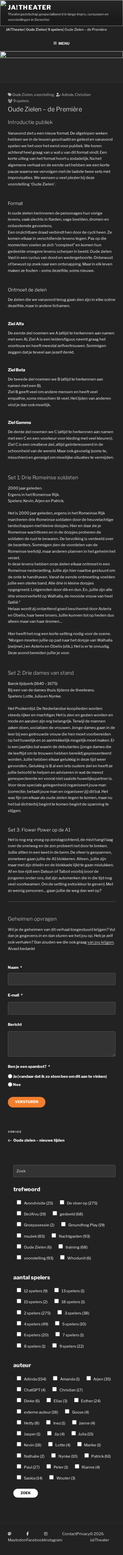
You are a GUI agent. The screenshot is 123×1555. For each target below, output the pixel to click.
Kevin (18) (32, 1445)
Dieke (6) (31, 1401)
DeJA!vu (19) (34, 1214)
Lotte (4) (62, 1445)
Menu (64, 43)
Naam (13, 967)
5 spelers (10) (74, 1324)
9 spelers (21, 101)
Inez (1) (59, 1423)
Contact (69, 1533)
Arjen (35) (102, 1379)
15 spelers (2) (35, 1301)
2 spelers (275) (37, 1313)
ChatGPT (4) (34, 1390)
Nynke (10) (68, 1456)
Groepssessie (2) (38, 1225)
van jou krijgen (100, 942)
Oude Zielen (22, 95)
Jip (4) (59, 1434)
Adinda (67, 95)
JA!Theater (30, 7)
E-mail (13, 995)
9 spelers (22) (71, 1346)
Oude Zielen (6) (37, 1247)
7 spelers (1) (73, 1335)
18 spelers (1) (73, 1301)
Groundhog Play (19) (86, 1225)
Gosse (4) (80, 1412)
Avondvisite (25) (38, 1203)
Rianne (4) (90, 1467)
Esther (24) (90, 1401)
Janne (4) (86, 1423)
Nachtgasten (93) (74, 1236)
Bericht (15, 1024)
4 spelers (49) (35, 1324)
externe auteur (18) (40, 1412)
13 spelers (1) (72, 1291)
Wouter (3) (65, 1478)
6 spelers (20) (36, 1335)
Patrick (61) (101, 1456)
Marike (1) (92, 1445)
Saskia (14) (32, 1478)
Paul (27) (31, 1467)
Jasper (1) (31, 1434)
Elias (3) (60, 1401)
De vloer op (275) (81, 1203)
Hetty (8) (31, 1423)
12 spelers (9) (35, 1291)
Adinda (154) (34, 1379)
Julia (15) (85, 1434)
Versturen (26, 1102)
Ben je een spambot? (27, 1066)
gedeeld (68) (71, 1214)
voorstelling (44, 95)
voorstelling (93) (38, 1258)
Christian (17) (71, 1390)
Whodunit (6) (79, 1258)
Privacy (83, 1533)
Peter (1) (60, 1467)
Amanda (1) (69, 1379)
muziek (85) (34, 1236)
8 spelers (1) (34, 1346)
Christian (83, 95)
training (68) (76, 1247)
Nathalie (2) (33, 1456)
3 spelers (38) (76, 1313)
